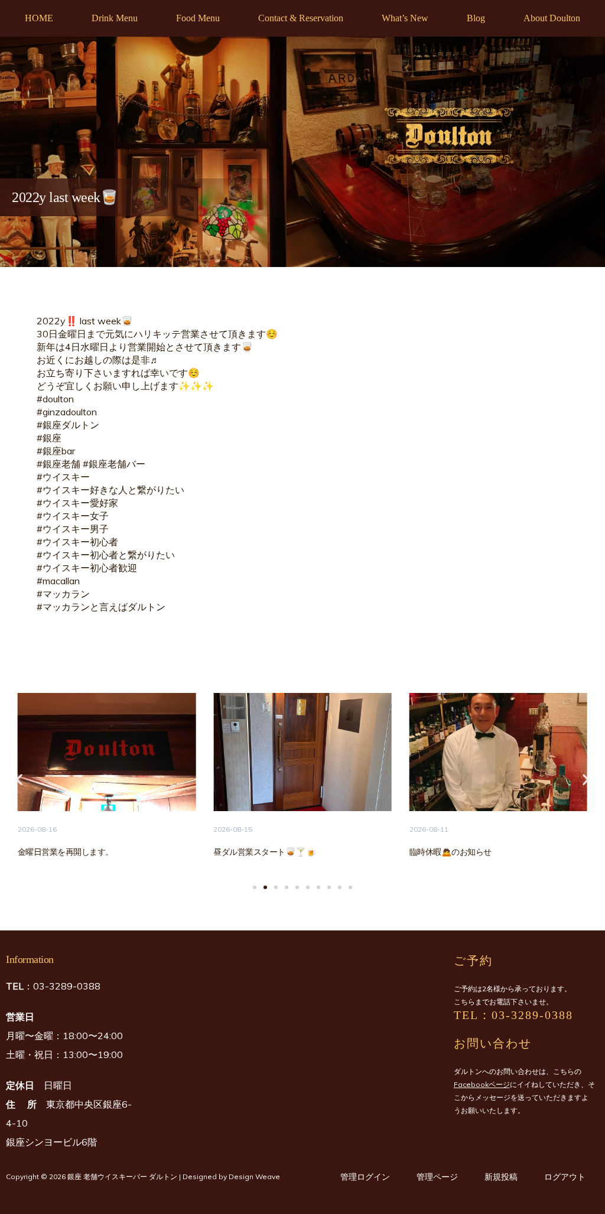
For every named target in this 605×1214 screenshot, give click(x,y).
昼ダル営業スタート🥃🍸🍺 (264, 852)
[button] (19, 779)
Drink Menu (115, 18)
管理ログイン (365, 1176)
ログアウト (565, 1176)
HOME (39, 18)
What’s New (405, 18)
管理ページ (437, 1176)
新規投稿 (501, 1176)
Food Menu (198, 18)
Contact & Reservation (300, 18)
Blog (476, 18)
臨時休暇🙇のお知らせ (450, 852)
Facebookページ (482, 1084)
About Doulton (551, 18)
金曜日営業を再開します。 (65, 852)
